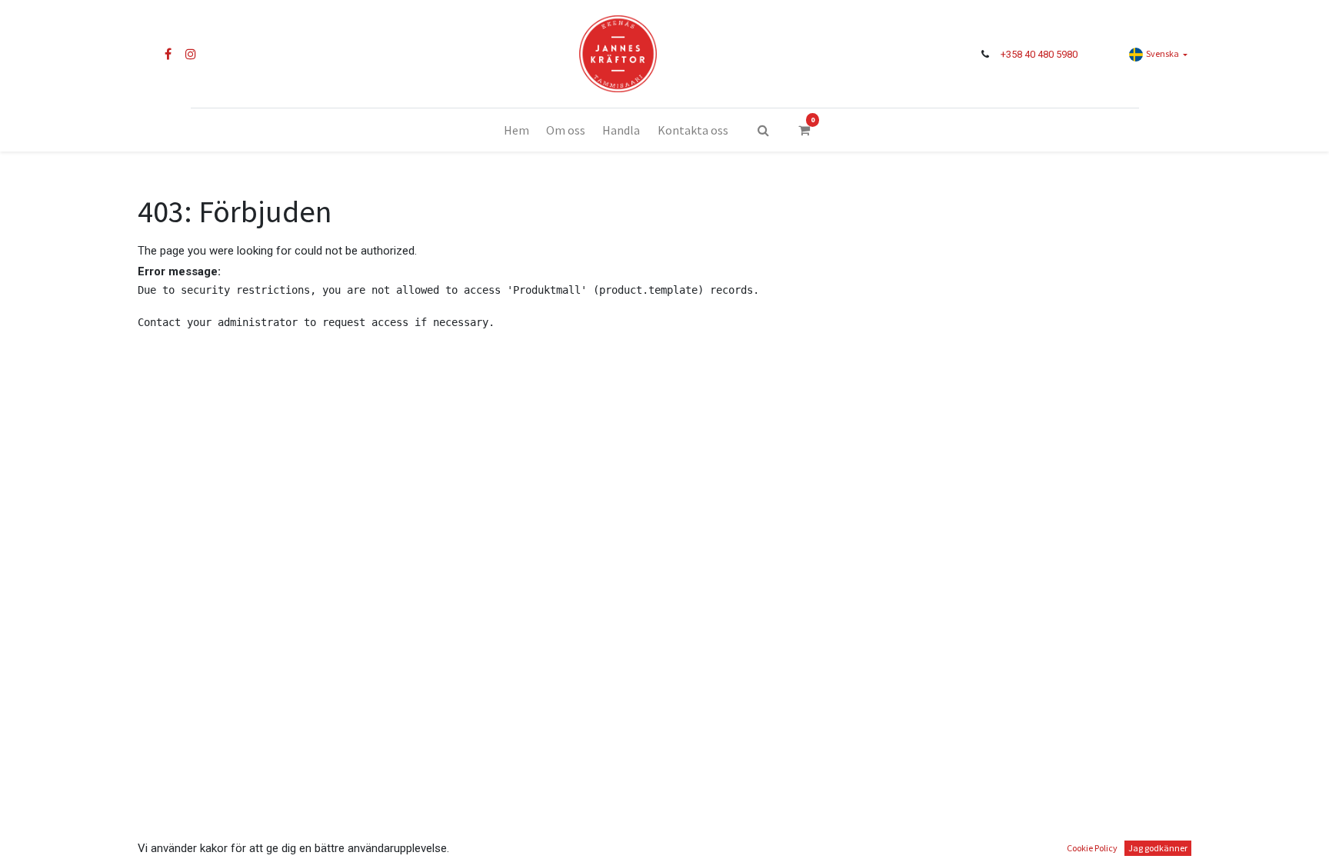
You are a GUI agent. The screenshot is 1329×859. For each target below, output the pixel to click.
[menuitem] (516, 130)
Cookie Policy (1092, 848)
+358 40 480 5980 (1039, 54)
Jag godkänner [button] (1157, 848)
